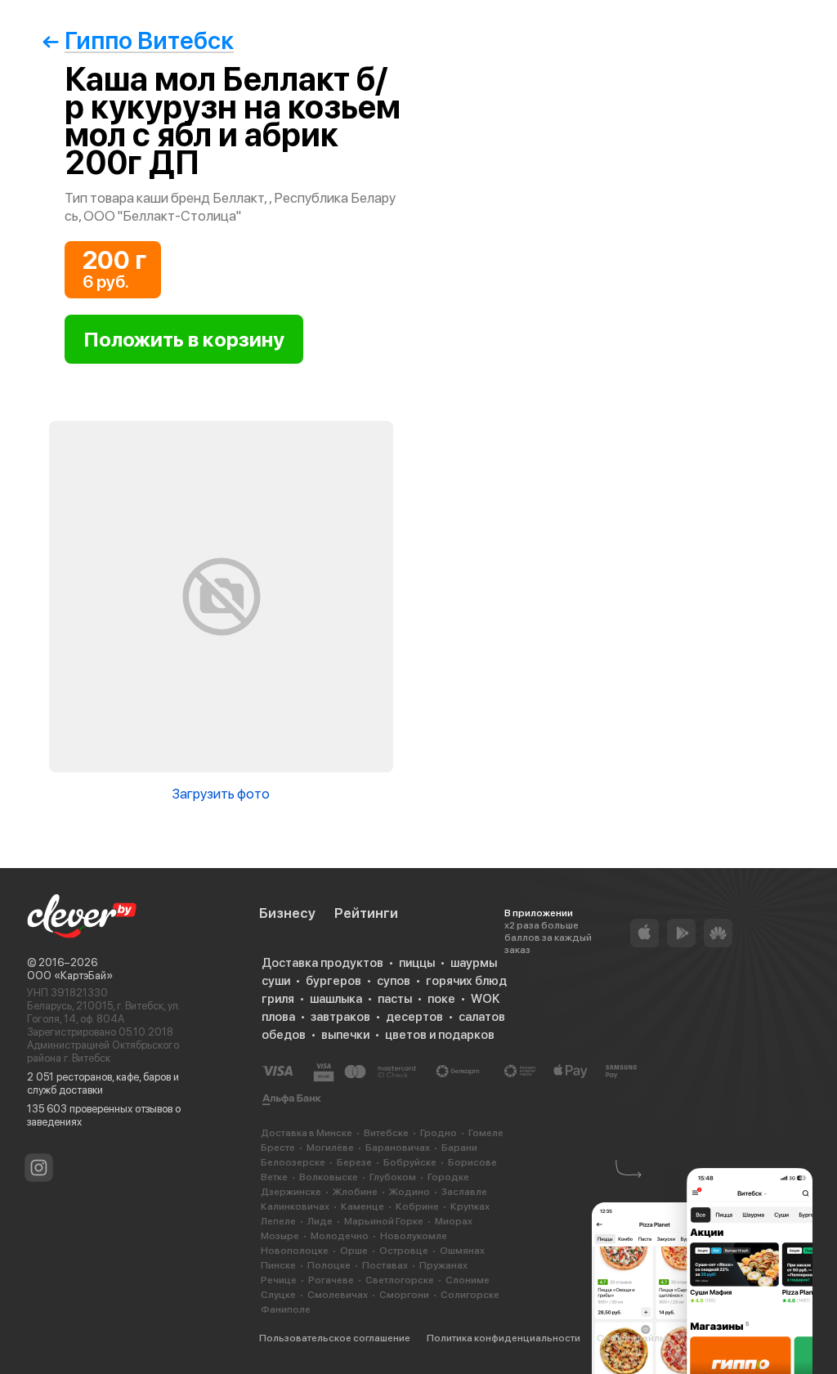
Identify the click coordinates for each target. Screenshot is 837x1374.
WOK (485, 998)
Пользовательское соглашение (334, 1338)
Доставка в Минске (306, 1133)
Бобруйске (409, 1162)
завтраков (340, 1016)
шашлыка (336, 998)
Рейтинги (366, 913)
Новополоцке (295, 1250)
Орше (354, 1250)
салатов (482, 1016)
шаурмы (473, 963)
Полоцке (329, 1265)
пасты (395, 998)
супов (393, 980)
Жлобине (355, 1191)
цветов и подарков (440, 1034)
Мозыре (280, 1236)
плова (278, 1016)
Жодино (409, 1191)
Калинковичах (295, 1206)
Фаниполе (286, 1309)
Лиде (320, 1221)
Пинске (278, 1265)
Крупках (470, 1206)
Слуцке (278, 1294)
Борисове (472, 1162)
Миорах (453, 1221)
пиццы (417, 963)
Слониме (467, 1280)
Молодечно (340, 1236)
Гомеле (486, 1133)
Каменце (362, 1206)
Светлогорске (399, 1280)
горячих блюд (466, 980)
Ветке (274, 1177)
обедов (284, 1034)
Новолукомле (413, 1236)
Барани (459, 1147)
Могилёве (330, 1147)
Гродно (438, 1133)
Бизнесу (287, 913)
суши (276, 980)
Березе (354, 1162)
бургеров (333, 980)
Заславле (464, 1191)
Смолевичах (337, 1294)
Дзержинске (291, 1191)
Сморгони (404, 1294)
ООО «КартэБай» (70, 975)
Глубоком (392, 1177)
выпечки (345, 1034)
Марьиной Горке (383, 1221)
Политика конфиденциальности (503, 1338)
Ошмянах (462, 1250)
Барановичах (397, 1147)
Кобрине (417, 1206)
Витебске (386, 1133)
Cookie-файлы (631, 1338)
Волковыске (328, 1177)
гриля (278, 998)
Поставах (385, 1265)
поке (441, 998)
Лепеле (278, 1221)
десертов (414, 1016)
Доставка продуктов (322, 963)
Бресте (278, 1147)
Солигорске (470, 1294)
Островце (403, 1250)
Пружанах (443, 1265)
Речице (279, 1280)
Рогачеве (331, 1280)
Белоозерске (293, 1162)
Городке (448, 1177)
